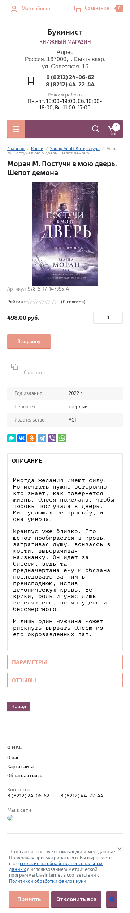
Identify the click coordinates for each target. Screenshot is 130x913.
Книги (37, 149)
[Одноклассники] (31, 438)
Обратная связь (24, 776)
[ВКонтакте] (21, 438)
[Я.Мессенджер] (11, 438)
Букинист (65, 32)
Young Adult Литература (75, 149)
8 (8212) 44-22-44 (70, 84)
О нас (13, 758)
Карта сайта (20, 767)
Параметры (29, 662)
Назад (18, 706)
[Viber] (52, 438)
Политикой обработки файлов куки (47, 881)
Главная (16, 149)
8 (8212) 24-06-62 (70, 77)
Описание (27, 460)
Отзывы (24, 680)
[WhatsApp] (62, 438)
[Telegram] (42, 438)
